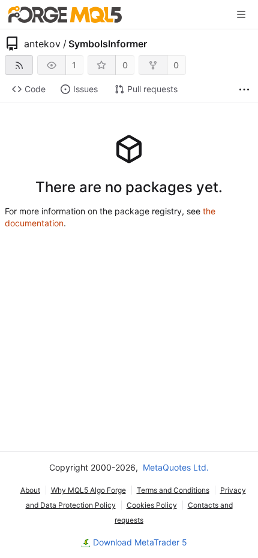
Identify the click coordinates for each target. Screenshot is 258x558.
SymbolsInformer (107, 44)
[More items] (244, 89)
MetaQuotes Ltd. (176, 467)
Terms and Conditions (173, 490)
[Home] (65, 14)
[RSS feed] (19, 65)
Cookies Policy (152, 505)
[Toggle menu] (241, 14)
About (30, 490)
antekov (42, 44)
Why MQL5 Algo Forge (88, 490)
